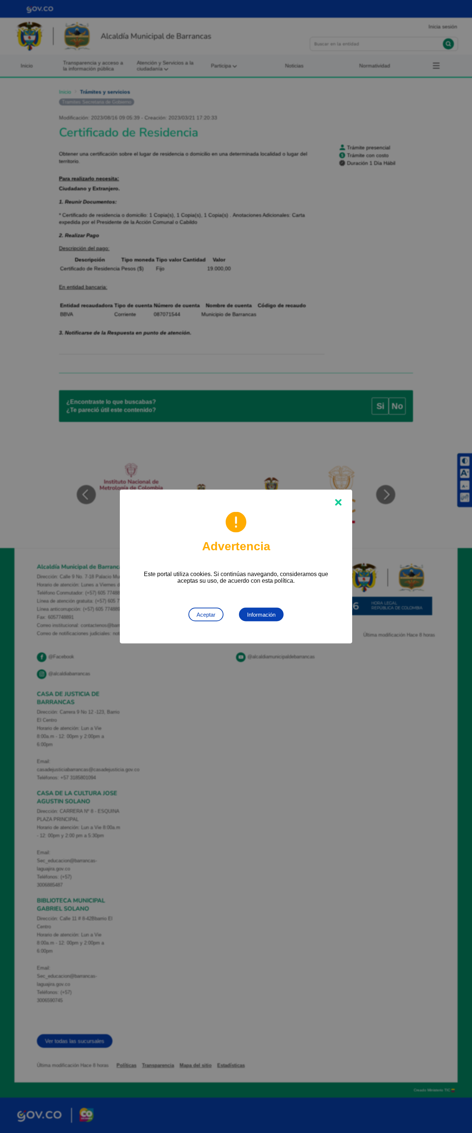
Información (261, 614)
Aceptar (206, 614)
